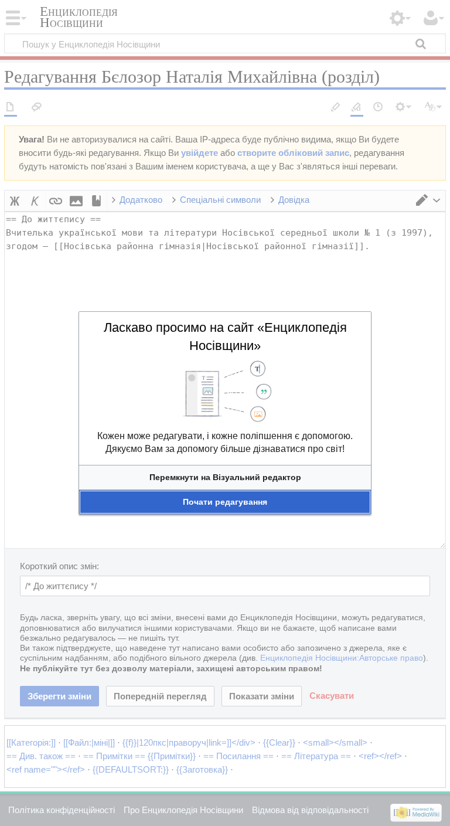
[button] (225, 477)
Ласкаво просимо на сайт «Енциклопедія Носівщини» (225, 336)
